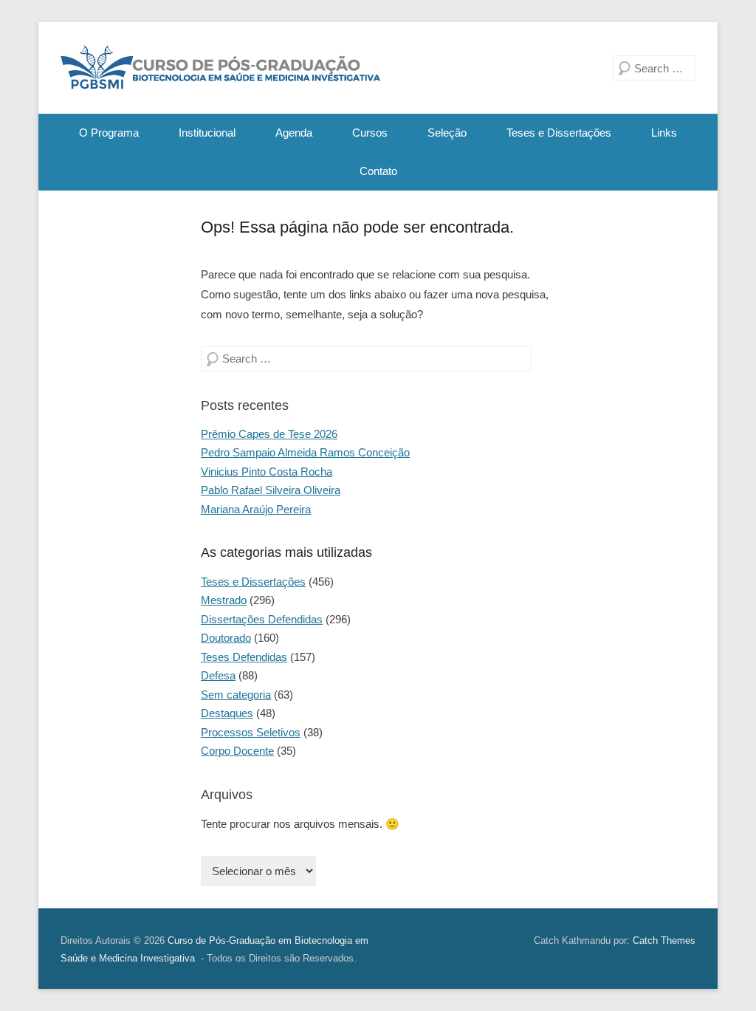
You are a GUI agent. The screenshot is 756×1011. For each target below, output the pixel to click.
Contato (378, 171)
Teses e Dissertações (558, 132)
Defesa (218, 675)
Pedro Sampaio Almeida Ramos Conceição (305, 452)
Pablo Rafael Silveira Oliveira (270, 490)
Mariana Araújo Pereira (256, 509)
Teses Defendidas (244, 657)
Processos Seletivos (250, 732)
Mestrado (224, 600)
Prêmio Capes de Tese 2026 (269, 434)
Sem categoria (236, 694)
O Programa (109, 132)
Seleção (447, 132)
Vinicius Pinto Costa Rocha (266, 471)
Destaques (227, 713)
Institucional (207, 132)
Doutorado (226, 637)
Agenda (293, 132)
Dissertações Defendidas (262, 619)
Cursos (370, 132)
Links (664, 132)
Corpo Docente (237, 750)
